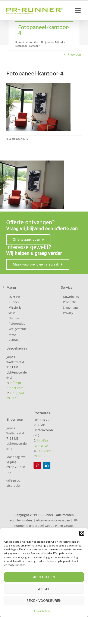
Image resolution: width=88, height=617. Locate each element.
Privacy (68, 313)
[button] (81, 533)
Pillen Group (64, 526)
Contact (14, 340)
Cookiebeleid (42, 611)
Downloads (71, 297)
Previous (74, 54)
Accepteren (44, 577)
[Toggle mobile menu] (78, 10)
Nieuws (14, 318)
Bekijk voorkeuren (44, 600)
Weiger (44, 589)
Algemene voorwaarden (53, 520)
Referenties (17, 323)
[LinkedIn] (46, 465)
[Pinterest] (37, 465)
